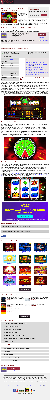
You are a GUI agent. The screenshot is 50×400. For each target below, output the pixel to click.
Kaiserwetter (9, 263)
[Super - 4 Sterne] (36, 15)
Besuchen (42, 34)
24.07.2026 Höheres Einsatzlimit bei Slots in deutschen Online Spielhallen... (15, 298)
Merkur (17, 5)
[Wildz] (25, 220)
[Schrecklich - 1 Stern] (30, 15)
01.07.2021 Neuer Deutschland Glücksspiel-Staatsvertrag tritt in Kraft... (15, 310)
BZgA (17, 45)
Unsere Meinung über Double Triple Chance (37, 72)
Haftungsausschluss (6, 385)
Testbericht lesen (13, 370)
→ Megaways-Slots (7, 354)
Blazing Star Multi (9, 274)
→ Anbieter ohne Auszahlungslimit (11, 329)
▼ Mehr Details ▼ (10, 41)
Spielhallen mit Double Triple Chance (36, 62)
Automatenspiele (10, 5)
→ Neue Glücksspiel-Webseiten (11, 326)
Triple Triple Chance (16, 173)
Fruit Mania (40, 285)
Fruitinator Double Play (25, 263)
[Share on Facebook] (3, 236)
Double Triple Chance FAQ (33, 74)
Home (3, 5)
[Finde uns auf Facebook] (14, 391)
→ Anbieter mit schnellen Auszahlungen (13, 335)
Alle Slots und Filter (24, 289)
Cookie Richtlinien (25, 385)
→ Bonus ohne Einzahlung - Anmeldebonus (14, 323)
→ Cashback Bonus (7, 341)
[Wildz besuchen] (4, 38)
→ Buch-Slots (6, 351)
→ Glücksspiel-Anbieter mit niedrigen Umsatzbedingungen (18, 338)
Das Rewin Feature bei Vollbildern (35, 67)
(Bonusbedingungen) (44, 40)
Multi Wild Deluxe (9, 251)
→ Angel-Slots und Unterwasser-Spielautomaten (15, 348)
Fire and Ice (25, 274)
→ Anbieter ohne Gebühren (9, 332)
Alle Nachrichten (25, 316)
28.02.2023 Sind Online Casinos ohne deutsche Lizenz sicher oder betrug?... (39, 298)
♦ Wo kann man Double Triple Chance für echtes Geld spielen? (16, 226)
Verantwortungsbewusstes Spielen (36, 385)
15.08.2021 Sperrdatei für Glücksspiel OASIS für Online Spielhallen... (39, 304)
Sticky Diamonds (9, 285)
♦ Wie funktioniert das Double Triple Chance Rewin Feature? (16, 231)
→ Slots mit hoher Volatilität (9, 360)
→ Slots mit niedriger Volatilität (10, 357)
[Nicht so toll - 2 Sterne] (32, 15)
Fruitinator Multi (40, 263)
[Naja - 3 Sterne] (34, 15)
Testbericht (41, 37)
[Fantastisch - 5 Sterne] (38, 15)
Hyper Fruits (40, 274)
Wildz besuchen (13, 368)
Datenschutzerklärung (16, 385)
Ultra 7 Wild (25, 285)
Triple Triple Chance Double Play (25, 252)
